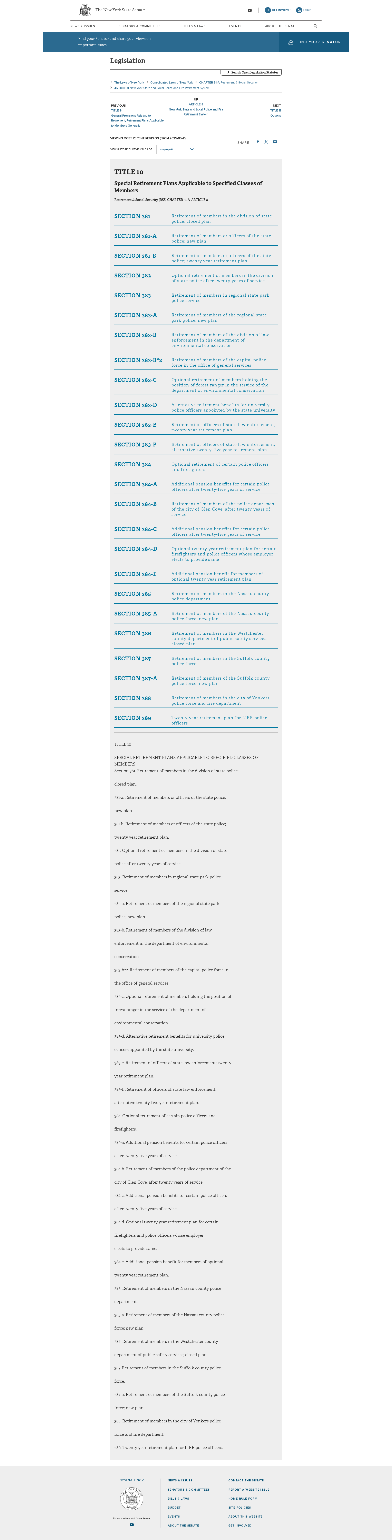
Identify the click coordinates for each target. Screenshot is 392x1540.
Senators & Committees (139, 26)
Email (275, 142)
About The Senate (280, 26)
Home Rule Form (243, 1498)
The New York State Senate (120, 10)
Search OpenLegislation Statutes (254, 72)
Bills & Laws (195, 26)
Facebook (257, 142)
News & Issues (82, 26)
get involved (282, 10)
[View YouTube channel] (249, 10)
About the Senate (183, 1525)
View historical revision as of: (131, 149)
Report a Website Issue (249, 1489)
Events (235, 26)
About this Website (245, 1516)
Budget (174, 1507)
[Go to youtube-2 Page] (132, 1525)
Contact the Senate (246, 1480)
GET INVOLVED (240, 1525)
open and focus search (315, 27)
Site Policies (239, 1507)
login (307, 10)
